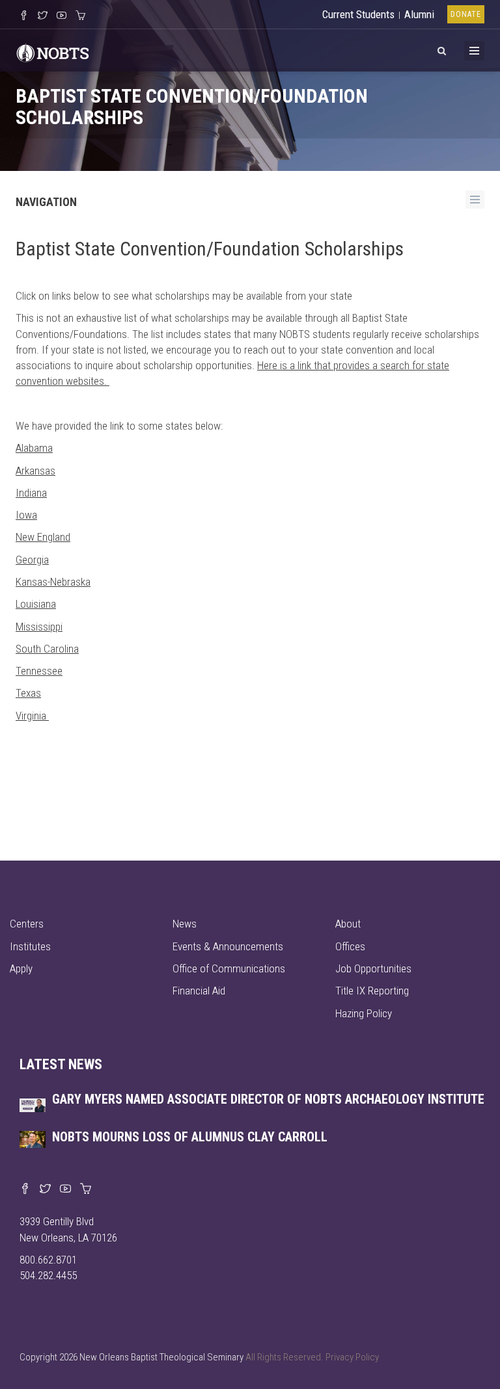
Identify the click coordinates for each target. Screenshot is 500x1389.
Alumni (419, 14)
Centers (27, 923)
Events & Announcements (228, 946)
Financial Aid (199, 990)
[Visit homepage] (53, 51)
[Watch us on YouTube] (61, 16)
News (185, 923)
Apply (21, 968)
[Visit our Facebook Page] (24, 16)
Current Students (358, 14)
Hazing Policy (363, 1013)
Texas (28, 692)
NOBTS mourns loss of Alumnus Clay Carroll (189, 1137)
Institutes (30, 946)
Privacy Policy (352, 1357)
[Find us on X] (45, 1189)
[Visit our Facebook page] (25, 1189)
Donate (466, 14)
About (348, 923)
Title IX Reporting (372, 990)
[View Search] (441, 48)
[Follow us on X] (43, 16)
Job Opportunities (373, 968)
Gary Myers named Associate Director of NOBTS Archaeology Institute (268, 1099)
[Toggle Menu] (474, 50)
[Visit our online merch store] (80, 16)
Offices (350, 946)
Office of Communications (229, 968)
